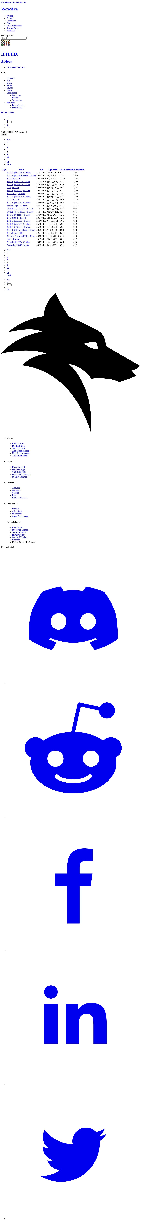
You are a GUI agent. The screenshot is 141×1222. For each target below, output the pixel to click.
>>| (8, 127)
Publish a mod (18, 446)
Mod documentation (21, 453)
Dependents (17, 107)
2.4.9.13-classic (13, 178)
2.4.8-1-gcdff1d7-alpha (17, 230)
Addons (6, 61)
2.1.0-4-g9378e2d (14, 196)
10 (8, 157)
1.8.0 (9, 239)
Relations (11, 103)
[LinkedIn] (73, 1084)
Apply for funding (20, 456)
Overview (11, 78)
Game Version (66, 169)
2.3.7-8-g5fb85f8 (14, 184)
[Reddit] (73, 817)
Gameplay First (18, 472)
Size (41, 169)
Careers (15, 493)
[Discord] (73, 683)
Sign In (23, 2)
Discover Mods (18, 467)
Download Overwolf (21, 474)
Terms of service (19, 532)
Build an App (18, 443)
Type (4, 169)
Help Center (17, 527)
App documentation (20, 451)
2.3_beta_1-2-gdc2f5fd (17, 236)
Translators (17, 100)
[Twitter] (73, 1218)
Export (15, 98)
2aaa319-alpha (13, 206)
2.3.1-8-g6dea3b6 (14, 221)
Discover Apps (18, 469)
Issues (9, 85)
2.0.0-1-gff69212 (14, 181)
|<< (8, 117)
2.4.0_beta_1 (12, 218)
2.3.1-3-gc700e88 (14, 227)
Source (10, 88)
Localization (12, 93)
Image (9, 83)
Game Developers (20, 516)
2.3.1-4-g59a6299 (14, 224)
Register (15, 2)
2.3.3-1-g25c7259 (14, 203)
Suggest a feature (19, 477)
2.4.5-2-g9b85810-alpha (17, 175)
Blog (14, 495)
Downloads (78, 169)
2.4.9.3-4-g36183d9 (15, 233)
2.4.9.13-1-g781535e (16, 193)
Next (9, 164)
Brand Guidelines (19, 498)
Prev (9, 139)
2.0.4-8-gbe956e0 (14, 190)
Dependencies (18, 105)
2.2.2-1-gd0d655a (14, 242)
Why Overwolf (18, 448)
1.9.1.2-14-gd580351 (16, 212)
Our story (16, 490)
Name (21, 169)
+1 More (26, 172)
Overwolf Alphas (19, 537)
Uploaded (53, 169)
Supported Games (20, 530)
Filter (4, 135)
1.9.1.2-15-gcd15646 (16, 209)
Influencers (17, 514)
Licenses (16, 540)
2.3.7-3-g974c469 (14, 172)
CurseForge (6, 2)
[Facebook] (73, 951)
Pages (9, 90)
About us (16, 488)
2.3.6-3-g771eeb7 (14, 215)
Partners (15, 509)
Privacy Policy (18, 535)
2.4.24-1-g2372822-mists (18, 245)
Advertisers (17, 511)
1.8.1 (9, 187)
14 (8, 162)
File (8, 80)
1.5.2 (9, 199)
